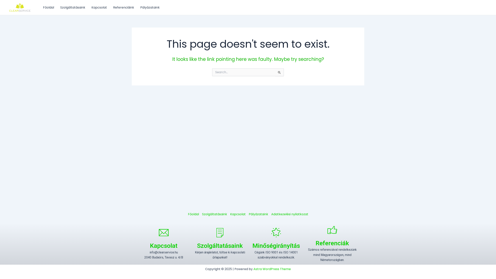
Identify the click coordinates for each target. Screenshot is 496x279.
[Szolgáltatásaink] (220, 232)
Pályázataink (150, 7)
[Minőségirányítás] (276, 232)
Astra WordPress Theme (272, 269)
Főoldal (48, 7)
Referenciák (332, 243)
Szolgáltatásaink (72, 7)
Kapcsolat (99, 7)
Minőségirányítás (276, 245)
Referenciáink (123, 7)
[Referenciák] (332, 230)
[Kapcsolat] (164, 232)
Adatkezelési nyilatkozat (289, 214)
